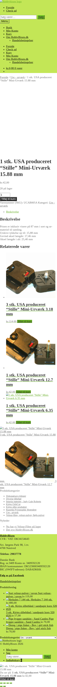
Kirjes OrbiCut (13, 504)
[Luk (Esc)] (11, 683)
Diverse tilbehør (13, 498)
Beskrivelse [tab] (12, 211)
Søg (40, 17)
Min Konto (12, 30)
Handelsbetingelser (22, 40)
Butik (9, 27)
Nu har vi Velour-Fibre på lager (23, 526)
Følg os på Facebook (12, 575)
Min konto (12, 649)
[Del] (7, 683)
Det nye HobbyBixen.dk (19, 529)
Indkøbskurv (14, 660)
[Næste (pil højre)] (4, 686)
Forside (10, 7)
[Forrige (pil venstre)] (1, 686)
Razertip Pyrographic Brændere (21, 509)
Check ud (11, 10)
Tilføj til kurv (8, 198)
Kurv (9, 33)
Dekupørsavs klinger (16, 496)
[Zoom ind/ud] (1, 683)
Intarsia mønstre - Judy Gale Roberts (23, 501)
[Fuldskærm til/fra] (4, 683)
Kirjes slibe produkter (16, 507)
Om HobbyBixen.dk (17, 37)
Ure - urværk (17, 77)
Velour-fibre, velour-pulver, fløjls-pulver (25, 515)
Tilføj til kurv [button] (24, 321)
